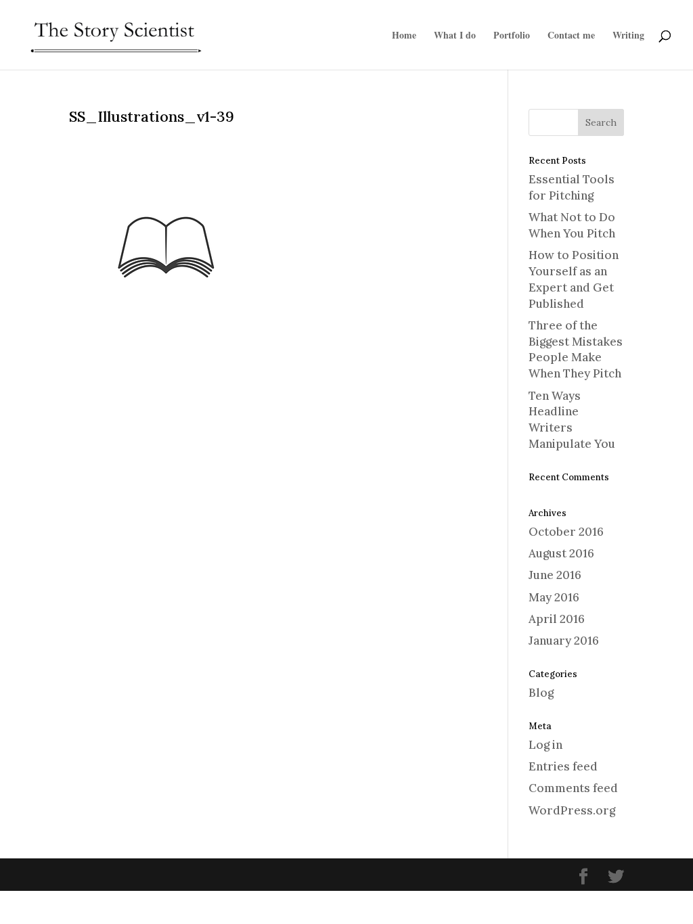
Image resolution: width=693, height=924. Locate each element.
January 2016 (564, 640)
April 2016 (557, 618)
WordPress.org (572, 810)
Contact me (571, 36)
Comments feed (573, 788)
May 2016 (554, 597)
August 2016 (561, 553)
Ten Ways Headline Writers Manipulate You (572, 419)
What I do (455, 36)
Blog (541, 692)
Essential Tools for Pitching (571, 187)
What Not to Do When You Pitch (572, 225)
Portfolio (511, 36)
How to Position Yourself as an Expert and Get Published (574, 279)
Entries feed (563, 766)
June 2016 (555, 575)
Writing (628, 36)
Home (404, 36)
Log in (545, 744)
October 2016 (566, 531)
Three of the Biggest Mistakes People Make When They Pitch (576, 349)
